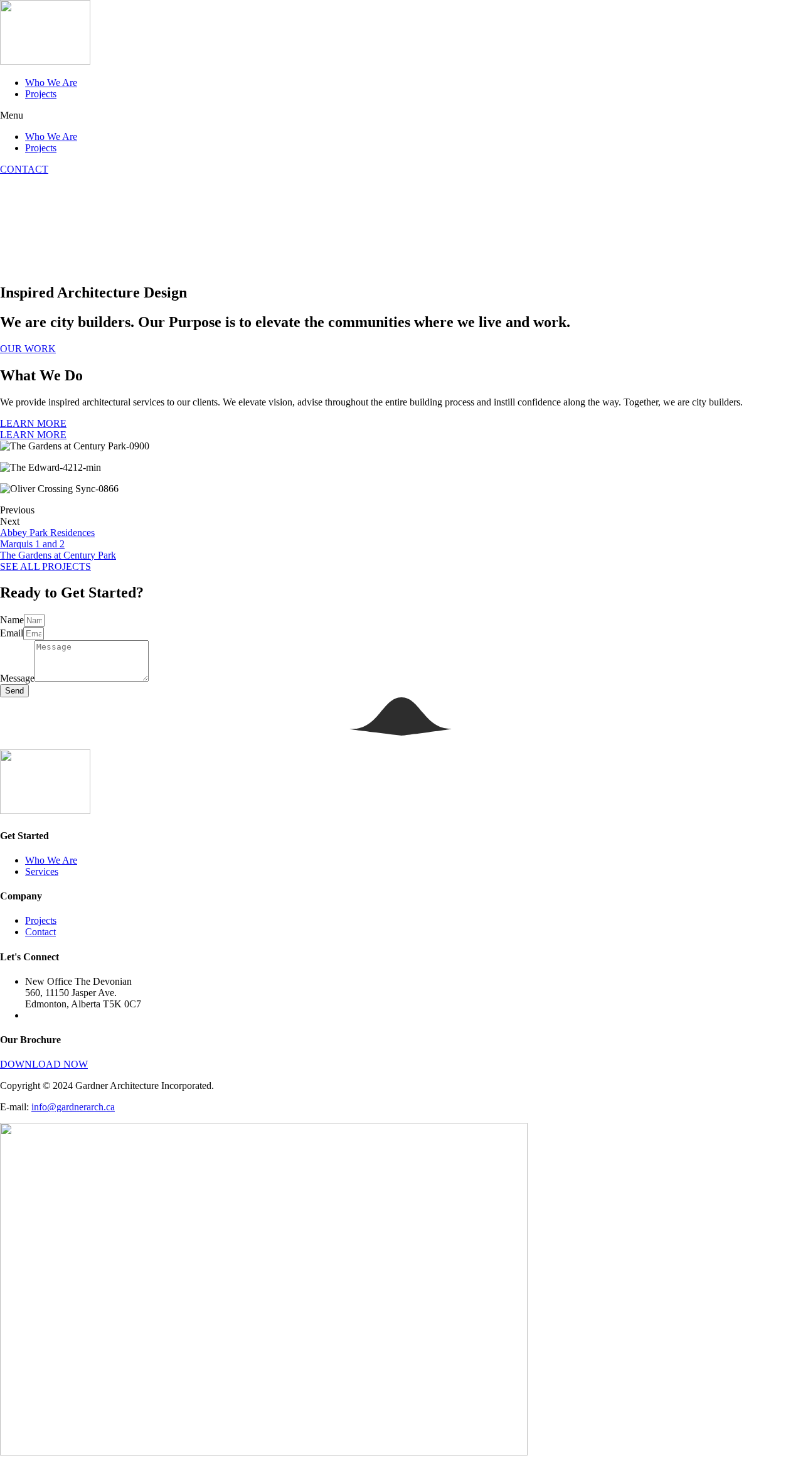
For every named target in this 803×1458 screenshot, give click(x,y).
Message (17, 678)
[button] (401, 115)
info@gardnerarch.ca (73, 1107)
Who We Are (51, 82)
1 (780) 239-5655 (60, 1015)
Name (12, 619)
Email (11, 633)
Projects (40, 93)
